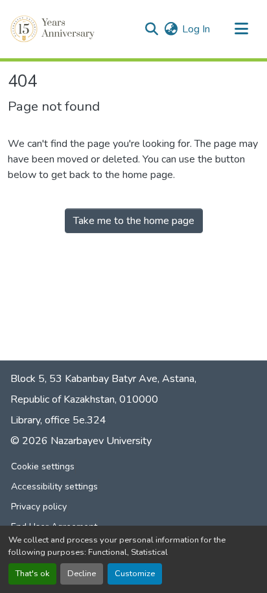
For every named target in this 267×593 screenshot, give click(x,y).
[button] (54, 29)
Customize (135, 573)
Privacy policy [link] (39, 506)
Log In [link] (196, 29)
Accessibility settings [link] (54, 486)
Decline (81, 573)
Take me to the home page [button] (133, 221)
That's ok (32, 573)
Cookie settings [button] (43, 466)
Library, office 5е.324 (58, 420)
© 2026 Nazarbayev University (81, 441)
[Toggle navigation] (241, 29)
